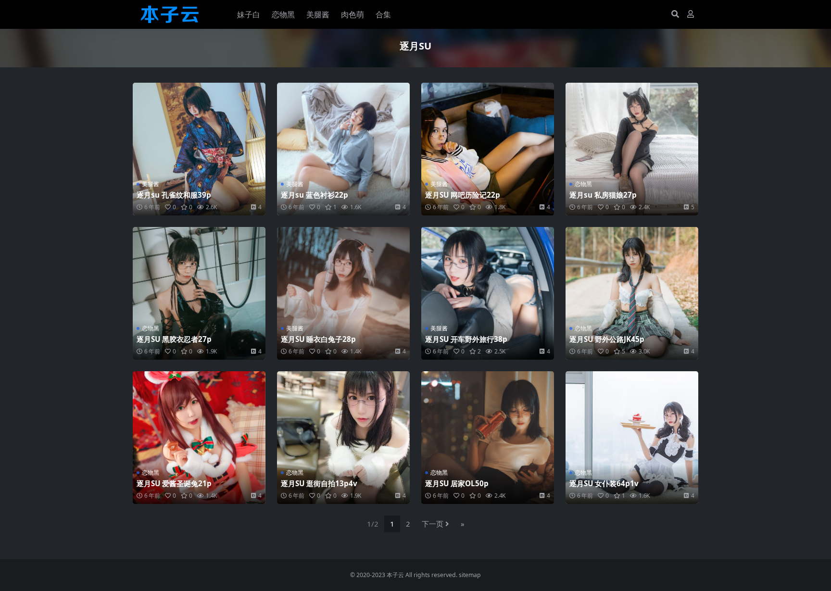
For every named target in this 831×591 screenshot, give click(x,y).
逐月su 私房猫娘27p (603, 195)
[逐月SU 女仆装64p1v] (632, 437)
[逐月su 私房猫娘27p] (632, 149)
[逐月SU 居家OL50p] (487, 437)
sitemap (470, 575)
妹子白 (248, 14)
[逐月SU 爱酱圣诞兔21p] (199, 437)
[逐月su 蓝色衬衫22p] (343, 149)
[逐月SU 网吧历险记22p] (487, 149)
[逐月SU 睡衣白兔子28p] (343, 293)
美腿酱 (317, 14)
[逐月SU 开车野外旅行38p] (487, 293)
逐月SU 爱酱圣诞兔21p (174, 483)
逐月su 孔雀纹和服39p (174, 195)
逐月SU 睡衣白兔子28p (318, 339)
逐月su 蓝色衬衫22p (314, 195)
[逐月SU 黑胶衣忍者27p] (199, 293)
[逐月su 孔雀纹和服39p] (199, 149)
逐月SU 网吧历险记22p (462, 195)
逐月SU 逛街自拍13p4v (319, 483)
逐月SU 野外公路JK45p (606, 339)
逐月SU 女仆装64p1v (604, 483)
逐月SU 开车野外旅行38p (466, 339)
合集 (383, 14)
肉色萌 (352, 14)
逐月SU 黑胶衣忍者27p (174, 339)
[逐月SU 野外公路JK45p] (632, 293)
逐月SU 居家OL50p (457, 483)
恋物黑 (283, 14)
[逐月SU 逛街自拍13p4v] (343, 437)
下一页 (432, 523)
